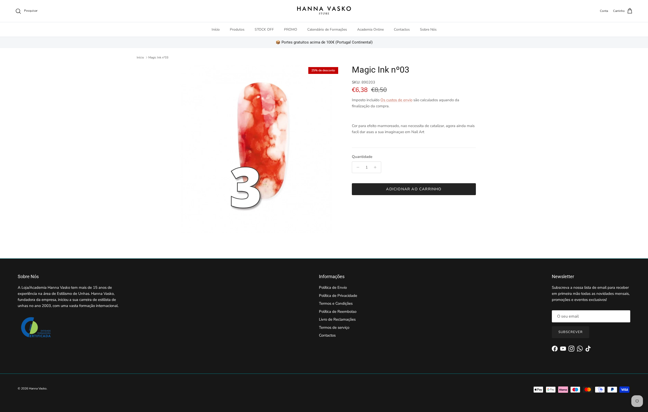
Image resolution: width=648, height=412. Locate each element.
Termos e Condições (336, 303)
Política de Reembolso (337, 311)
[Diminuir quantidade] (356, 167)
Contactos (402, 29)
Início (216, 29)
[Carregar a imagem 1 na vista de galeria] (256, 149)
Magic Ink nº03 (158, 57)
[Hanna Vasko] (324, 11)
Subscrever (570, 332)
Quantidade (362, 156)
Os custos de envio (396, 99)
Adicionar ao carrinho (413, 189)
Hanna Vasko (38, 388)
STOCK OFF (264, 29)
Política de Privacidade (338, 295)
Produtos (237, 29)
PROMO (290, 29)
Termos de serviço (334, 327)
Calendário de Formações (327, 29)
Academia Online (370, 29)
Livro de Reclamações (337, 319)
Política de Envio (333, 287)
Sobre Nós (428, 29)
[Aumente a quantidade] (376, 167)
